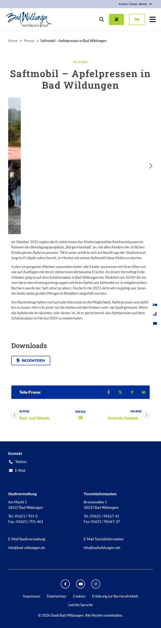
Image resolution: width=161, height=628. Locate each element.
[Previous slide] (19, 165)
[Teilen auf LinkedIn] (143, 392)
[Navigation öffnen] (152, 19)
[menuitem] (115, 19)
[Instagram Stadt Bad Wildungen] (95, 583)
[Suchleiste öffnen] (101, 19)
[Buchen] (137, 19)
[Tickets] (155, 323)
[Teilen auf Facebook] (108, 392)
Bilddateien (33, 360)
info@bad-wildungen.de (26, 547)
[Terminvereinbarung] (116, 19)
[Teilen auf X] (120, 392)
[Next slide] (141, 165)
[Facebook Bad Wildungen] (65, 583)
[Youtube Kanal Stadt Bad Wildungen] (80, 583)
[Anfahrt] (155, 314)
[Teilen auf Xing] (132, 392)
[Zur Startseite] (29, 19)
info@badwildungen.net (102, 547)
